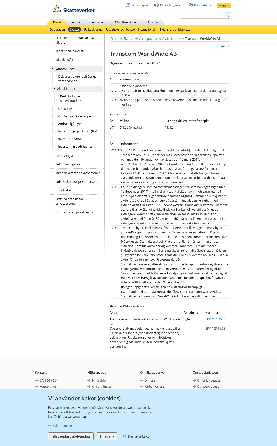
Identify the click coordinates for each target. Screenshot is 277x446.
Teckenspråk (140, 5)
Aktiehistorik (66, 88)
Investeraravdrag (70, 139)
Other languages (172, 5)
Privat (57, 22)
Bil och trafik (64, 60)
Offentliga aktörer (126, 22)
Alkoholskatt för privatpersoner (77, 173)
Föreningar (98, 22)
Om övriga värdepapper (75, 116)
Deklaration (57, 29)
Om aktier (65, 109)
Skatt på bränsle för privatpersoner (69, 201)
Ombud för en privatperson (75, 212)
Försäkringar (64, 156)
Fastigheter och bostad (120, 29)
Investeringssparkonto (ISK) (77, 131)
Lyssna (224, 45)
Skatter (74, 29)
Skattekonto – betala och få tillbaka (74, 40)
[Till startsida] (74, 11)
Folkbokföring (93, 29)
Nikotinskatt (64, 190)
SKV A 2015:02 (215, 328)
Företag (75, 22)
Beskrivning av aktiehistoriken (70, 98)
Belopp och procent (69, 164)
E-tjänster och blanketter (175, 29)
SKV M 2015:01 (215, 319)
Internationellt (147, 29)
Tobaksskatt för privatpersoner (77, 182)
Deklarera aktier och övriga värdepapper (77, 78)
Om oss (153, 22)
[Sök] (227, 15)
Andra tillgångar (69, 124)
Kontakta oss (203, 5)
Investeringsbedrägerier (75, 146)
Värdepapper (64, 69)
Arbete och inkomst (69, 51)
